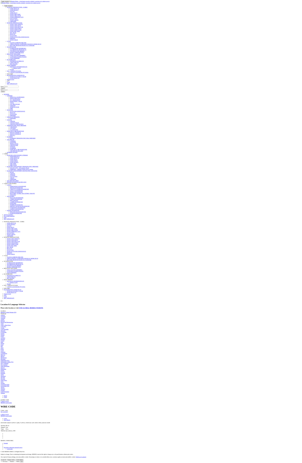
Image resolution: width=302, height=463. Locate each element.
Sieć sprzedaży (4, 411)
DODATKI (13, 195)
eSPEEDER (13, 21)
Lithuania (3, 352)
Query (2, 86)
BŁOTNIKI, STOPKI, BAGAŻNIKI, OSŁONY (22, 193)
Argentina (3, 316)
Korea (2, 349)
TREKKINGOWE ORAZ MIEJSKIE (16, 125)
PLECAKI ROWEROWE (16, 197)
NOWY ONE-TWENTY (16, 24)
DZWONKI (13, 203)
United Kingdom (5, 391)
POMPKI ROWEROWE (16, 204)
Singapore (3, 376)
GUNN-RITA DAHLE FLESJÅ (18, 57)
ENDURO (12, 105)
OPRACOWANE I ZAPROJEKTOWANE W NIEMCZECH (25, 44)
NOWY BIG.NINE (15, 31)
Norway (3, 367)
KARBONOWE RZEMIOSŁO (18, 48)
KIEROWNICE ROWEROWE (18, 186)
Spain (2, 381)
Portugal (3, 372)
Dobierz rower (10, 79)
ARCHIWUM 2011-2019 (16, 151)
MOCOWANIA (14, 200)
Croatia (2, 328)
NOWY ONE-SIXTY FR (16, 27)
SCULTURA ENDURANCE (17, 111)
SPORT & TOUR (14, 107)
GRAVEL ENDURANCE (16, 124)
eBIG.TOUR (13, 165)
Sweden (3, 383)
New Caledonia (4, 363)
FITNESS (12, 146)
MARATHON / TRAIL (16, 101)
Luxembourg (4, 353)
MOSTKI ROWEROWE (16, 187)
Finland (2, 335)
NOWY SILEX (14, 40)
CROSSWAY (13, 127)
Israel (2, 345)
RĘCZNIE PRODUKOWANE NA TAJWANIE (22, 45)
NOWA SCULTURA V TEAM (18, 76)
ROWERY (6, 94)
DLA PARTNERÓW (9, 216)
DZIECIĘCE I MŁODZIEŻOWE (15, 131)
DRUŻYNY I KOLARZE (13, 54)
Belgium (3, 321)
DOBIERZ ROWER (12, 152)
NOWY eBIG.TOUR (15, 15)
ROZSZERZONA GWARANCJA (15, 75)
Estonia (2, 333)
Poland (2, 370)
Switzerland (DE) (5, 384)
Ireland (2, 343)
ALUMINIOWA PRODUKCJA (18, 49)
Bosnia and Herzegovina (7, 322)
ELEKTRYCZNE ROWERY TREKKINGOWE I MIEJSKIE (22, 166)
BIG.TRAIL (13, 32)
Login (8, 82)
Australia (3, 318)
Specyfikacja (7, 420)
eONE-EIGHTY (14, 10)
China (2, 323)
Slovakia (3, 377)
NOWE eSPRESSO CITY (17, 17)
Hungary (3, 339)
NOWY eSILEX (14, 20)
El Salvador (3, 332)
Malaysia (3, 355)
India (2, 342)
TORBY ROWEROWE (16, 199)
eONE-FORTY (14, 161)
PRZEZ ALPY (17, 68)
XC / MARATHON (15, 100)
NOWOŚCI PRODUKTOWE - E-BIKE (17, 7)
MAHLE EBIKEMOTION (17, 52)
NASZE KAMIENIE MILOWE (18, 42)
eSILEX (12, 178)
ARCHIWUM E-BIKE (13, 180)
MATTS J (12, 135)
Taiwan (2, 387)
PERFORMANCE (15, 156)
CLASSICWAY (14, 129)
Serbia (2, 374)
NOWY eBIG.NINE (15, 14)
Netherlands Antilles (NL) (7, 362)
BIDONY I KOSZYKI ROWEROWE (20, 206)
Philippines (3, 369)
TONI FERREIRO (15, 58)
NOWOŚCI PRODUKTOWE (14, 23)
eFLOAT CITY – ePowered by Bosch (19, 168)
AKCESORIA (10, 196)
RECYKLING (14, 64)
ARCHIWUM (10, 139)
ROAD (12, 172)
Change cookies (11, 459)
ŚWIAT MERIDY (11, 65)
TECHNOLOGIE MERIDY (17, 51)
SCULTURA (13, 35)
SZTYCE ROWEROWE (16, 190)
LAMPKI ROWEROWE (16, 202)
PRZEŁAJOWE (14, 144)
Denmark (3, 330)
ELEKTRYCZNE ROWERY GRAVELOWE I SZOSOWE (22, 170)
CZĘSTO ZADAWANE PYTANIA (19, 72)
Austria (2, 319)
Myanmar (3, 359)
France (2, 336)
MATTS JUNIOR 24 (15, 132)
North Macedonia (5, 366)
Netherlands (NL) (5, 360)
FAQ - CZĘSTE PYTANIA (14, 71)
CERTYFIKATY (14, 62)
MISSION (12, 38)
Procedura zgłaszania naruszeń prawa (13, 447)
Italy (2, 346)
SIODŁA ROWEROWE (16, 192)
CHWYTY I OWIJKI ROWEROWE (19, 189)
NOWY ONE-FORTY (16, 28)
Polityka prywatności (81, 457)
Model (5, 395)
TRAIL (12, 102)
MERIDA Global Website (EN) (8, 312)
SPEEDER (13, 115)
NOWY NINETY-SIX (15, 30)
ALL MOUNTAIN (15, 104)
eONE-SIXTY (13, 13)
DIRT (11, 108)
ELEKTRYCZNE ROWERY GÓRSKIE (17, 155)
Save (21, 461)
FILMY (12, 69)
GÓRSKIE (10, 95)
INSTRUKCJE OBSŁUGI (17, 61)
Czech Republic (5, 329)
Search (2, 88)
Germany (3, 338)
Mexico (2, 356)
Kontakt (6, 443)
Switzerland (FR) (5, 386)
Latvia (2, 350)
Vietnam (3, 393)
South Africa (4, 380)
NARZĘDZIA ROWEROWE (17, 207)
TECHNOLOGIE (11, 47)
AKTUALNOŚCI (8, 214)
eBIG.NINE (13, 163)
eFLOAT (12, 11)
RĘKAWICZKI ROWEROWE (18, 212)
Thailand (3, 389)
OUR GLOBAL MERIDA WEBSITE (31, 308)
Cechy (5, 397)
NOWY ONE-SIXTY (15, 25)
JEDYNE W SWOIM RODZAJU (18, 66)
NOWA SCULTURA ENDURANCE (19, 37)
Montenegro (4, 357)
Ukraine (3, 390)
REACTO (12, 34)
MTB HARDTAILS (15, 98)
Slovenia (3, 379)
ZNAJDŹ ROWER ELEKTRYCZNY (16, 182)
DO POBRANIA (11, 59)
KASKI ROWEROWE (16, 213)
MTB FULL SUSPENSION (17, 97)
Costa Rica (3, 326)
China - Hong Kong (6, 325)
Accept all (3, 459)
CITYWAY (13, 128)
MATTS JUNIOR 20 (15, 134)
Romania (3, 373)
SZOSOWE (10, 110)
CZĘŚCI (9, 185)
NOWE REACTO (14, 78)
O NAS (9, 41)
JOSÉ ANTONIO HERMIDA (17, 55)
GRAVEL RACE (14, 122)
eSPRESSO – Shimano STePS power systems (21, 169)
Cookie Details (19, 459)
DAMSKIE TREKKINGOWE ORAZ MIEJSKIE (22, 138)
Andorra (3, 315)
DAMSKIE (10, 136)
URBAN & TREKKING (13, 117)
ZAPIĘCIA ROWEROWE (17, 209)
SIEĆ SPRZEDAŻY (12, 83)
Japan (2, 347)
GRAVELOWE (14, 145)
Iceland (2, 340)
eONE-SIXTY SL (14, 8)
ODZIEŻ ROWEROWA (13, 210)
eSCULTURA (13, 18)
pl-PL (5, 295)
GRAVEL (9, 119)
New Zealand (4, 364)
